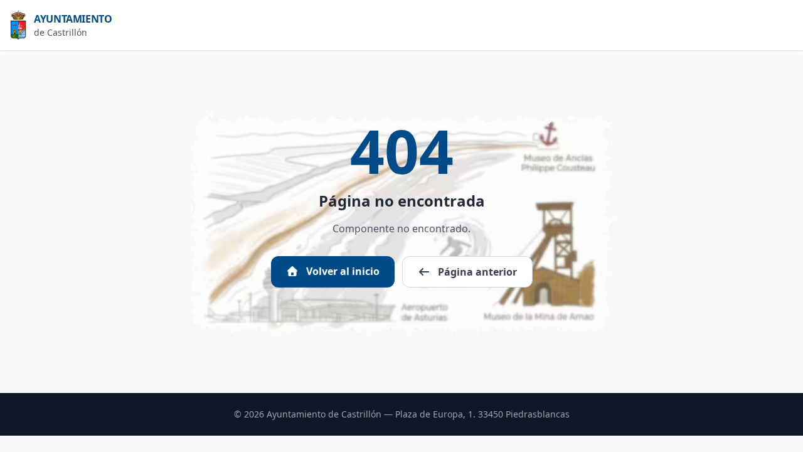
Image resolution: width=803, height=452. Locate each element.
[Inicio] (22, 25)
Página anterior (476, 272)
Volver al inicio (342, 271)
